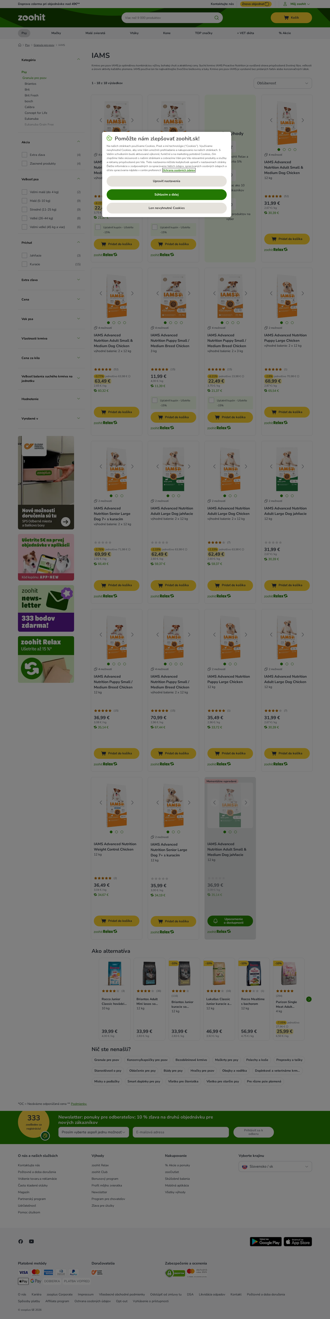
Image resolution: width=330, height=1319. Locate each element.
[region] (166, 174)
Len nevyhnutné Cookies (167, 208)
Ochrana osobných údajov (179, 170)
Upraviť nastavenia (166, 181)
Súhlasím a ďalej (166, 194)
